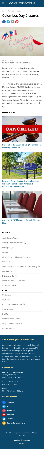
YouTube (10, 414)
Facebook (10, 402)
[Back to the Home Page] (22, 3)
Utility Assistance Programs (12, 323)
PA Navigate (6, 295)
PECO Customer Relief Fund (12, 304)
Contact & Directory (9, 271)
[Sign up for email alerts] (4, 423)
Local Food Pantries (9, 285)
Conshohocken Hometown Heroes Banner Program (21, 266)
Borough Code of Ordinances (12, 243)
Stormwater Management (11, 319)
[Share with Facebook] (4, 21)
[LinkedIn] (4, 419)
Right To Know (7, 309)
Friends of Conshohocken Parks (13, 281)
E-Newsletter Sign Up (9, 276)
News (19, 11)
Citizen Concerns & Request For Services (16, 257)
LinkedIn (10, 419)
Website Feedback (8, 328)
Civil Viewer (6, 262)
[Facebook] (4, 402)
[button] (3, 3)
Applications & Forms (10, 238)
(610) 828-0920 (11, 384)
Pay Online (6, 300)
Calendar (5, 252)
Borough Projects (8, 247)
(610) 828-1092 (13, 381)
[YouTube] (4, 414)
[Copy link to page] (17, 21)
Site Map (5, 314)
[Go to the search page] (40, 3)
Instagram (11, 410)
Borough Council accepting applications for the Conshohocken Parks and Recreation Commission (20, 184)
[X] (4, 406)
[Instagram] (4, 410)
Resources (11, 11)
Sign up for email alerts (16, 423)
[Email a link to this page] (12, 21)
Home (4, 11)
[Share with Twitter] (8, 21)
